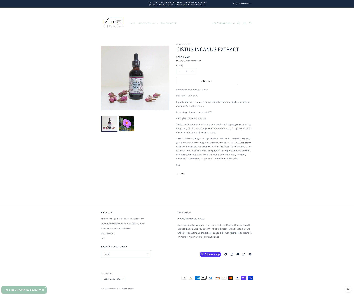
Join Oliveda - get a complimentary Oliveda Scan (122, 219)
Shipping (179, 61)
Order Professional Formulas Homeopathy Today (123, 223)
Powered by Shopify (127, 289)
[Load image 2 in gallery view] (126, 123)
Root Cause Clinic (113, 289)
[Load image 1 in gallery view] (109, 123)
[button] (148, 23)
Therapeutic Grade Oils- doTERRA (116, 228)
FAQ (102, 238)
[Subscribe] (148, 254)
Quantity (179, 65)
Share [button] (182, 173)
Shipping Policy (108, 233)
